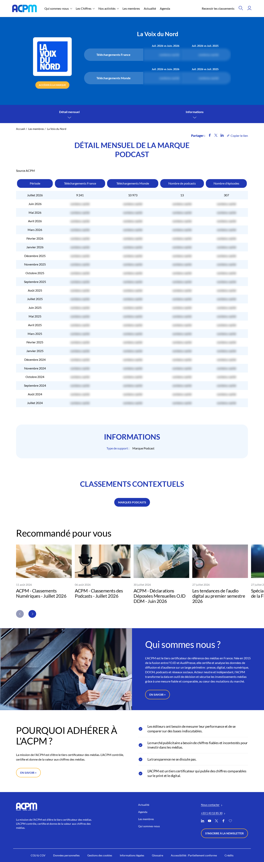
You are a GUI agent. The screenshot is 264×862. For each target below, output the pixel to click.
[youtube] (209, 821)
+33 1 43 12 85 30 (211, 813)
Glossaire (157, 855)
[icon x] (215, 135)
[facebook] (223, 821)
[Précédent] (20, 614)
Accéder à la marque (52, 84)
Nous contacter (210, 804)
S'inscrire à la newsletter (224, 833)
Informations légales (132, 855)
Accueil (20, 128)
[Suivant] (32, 614)
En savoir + (157, 694)
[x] (216, 821)
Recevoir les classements (218, 8)
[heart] (230, 821)
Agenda (165, 8)
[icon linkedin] (222, 135)
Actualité (150, 8)
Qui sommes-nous (56, 8)
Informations (195, 112)
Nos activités (107, 8)
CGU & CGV (38, 855)
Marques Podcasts (132, 502)
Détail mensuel (69, 112)
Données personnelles (66, 855)
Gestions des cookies (99, 855)
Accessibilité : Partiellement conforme (194, 855)
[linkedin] (202, 821)
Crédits (229, 855)
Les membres (131, 8)
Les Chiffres (83, 8)
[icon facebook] (209, 135)
